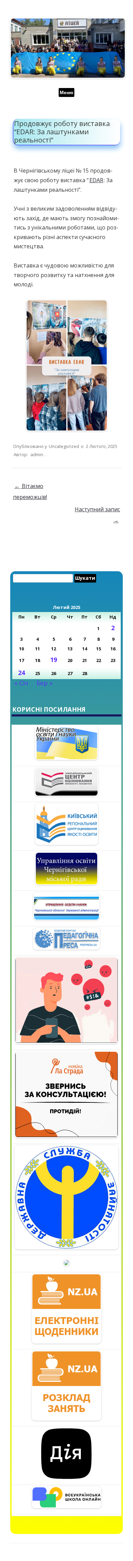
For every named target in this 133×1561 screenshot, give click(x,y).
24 (21, 673)
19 (53, 659)
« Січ (21, 683)
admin (36, 454)
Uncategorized (64, 446)
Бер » (44, 683)
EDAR (96, 180)
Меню (66, 92)
